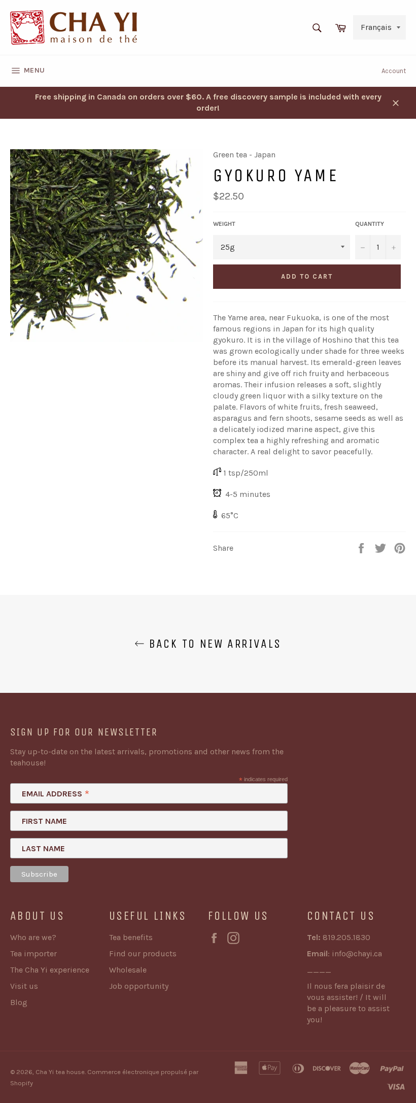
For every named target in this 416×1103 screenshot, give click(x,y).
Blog (18, 1002)
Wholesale (128, 970)
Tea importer (33, 953)
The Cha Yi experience (49, 970)
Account (394, 71)
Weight (224, 223)
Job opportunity (138, 986)
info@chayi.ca (357, 953)
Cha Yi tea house (60, 1072)
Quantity (369, 223)
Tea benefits (131, 937)
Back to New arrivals (213, 644)
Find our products (143, 953)
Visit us (24, 986)
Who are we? (33, 937)
